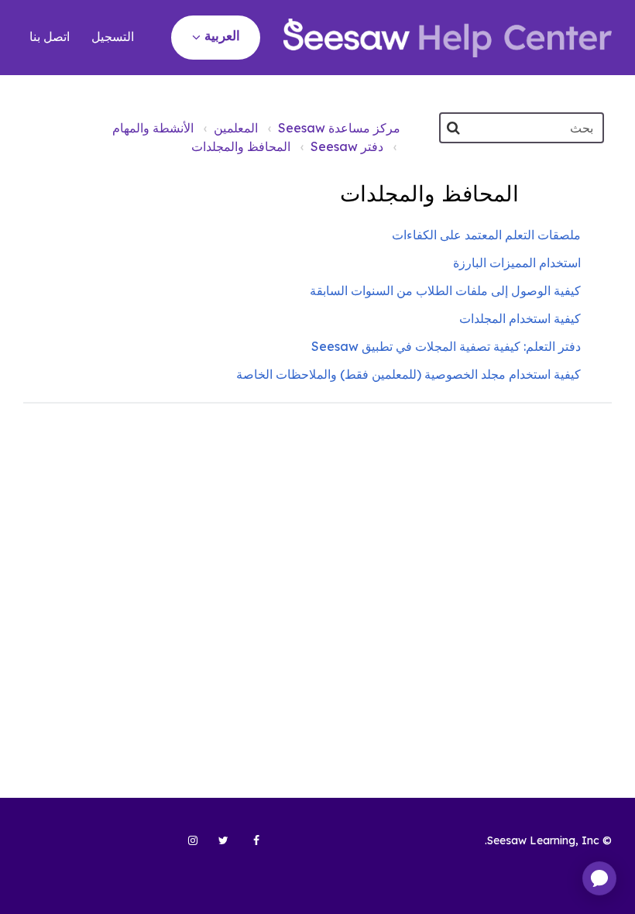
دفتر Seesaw (347, 146)
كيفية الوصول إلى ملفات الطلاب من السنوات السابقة (445, 290)
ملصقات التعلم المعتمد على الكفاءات (486, 234)
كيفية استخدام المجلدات (520, 318)
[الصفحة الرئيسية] (447, 38)
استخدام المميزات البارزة (517, 262)
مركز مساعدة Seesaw (339, 128)
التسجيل (112, 36)
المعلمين (236, 128)
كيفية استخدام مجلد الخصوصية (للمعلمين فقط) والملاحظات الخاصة (408, 374)
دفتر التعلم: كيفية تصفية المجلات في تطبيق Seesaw (446, 346)
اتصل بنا (49, 36)
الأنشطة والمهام (153, 128)
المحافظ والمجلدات (240, 146)
